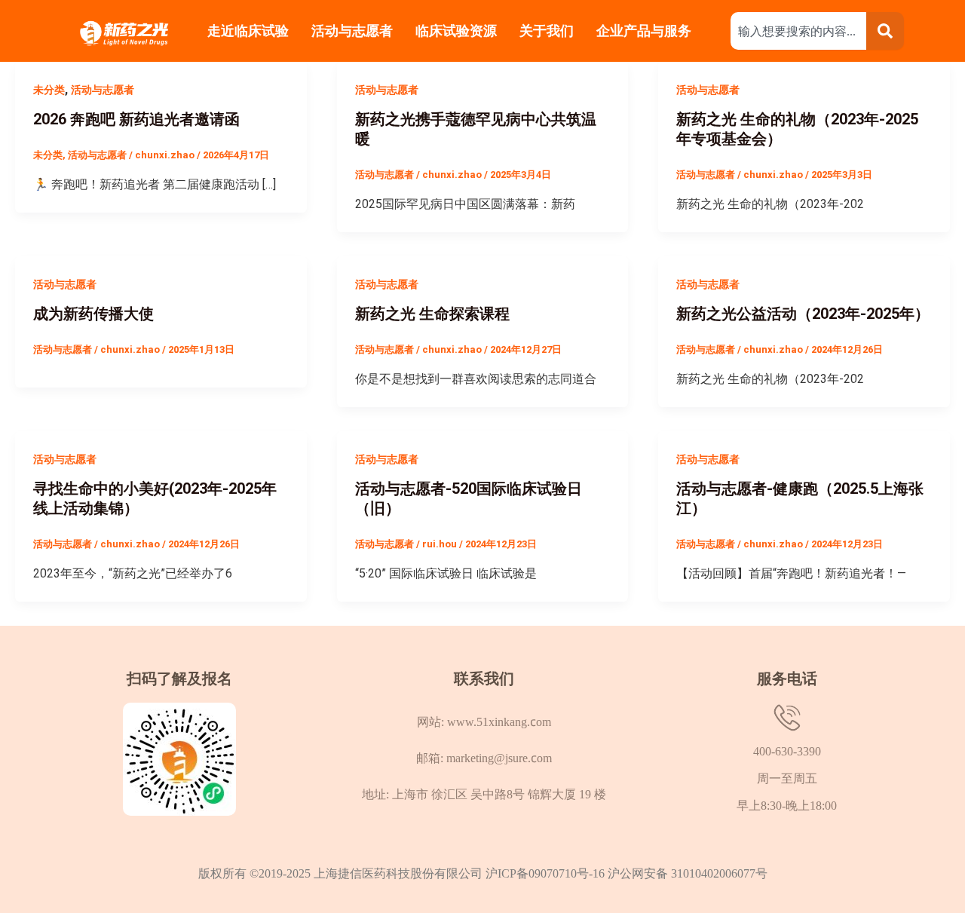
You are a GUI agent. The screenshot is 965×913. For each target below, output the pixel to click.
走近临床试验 (248, 30)
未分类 (49, 90)
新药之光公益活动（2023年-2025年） (803, 314)
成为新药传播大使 (93, 314)
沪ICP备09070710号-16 (547, 873)
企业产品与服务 (645, 30)
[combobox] (798, 31)
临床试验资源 (456, 30)
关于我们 (546, 30)
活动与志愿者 (352, 30)
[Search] (885, 31)
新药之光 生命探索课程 (432, 314)
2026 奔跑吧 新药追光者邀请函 (136, 119)
